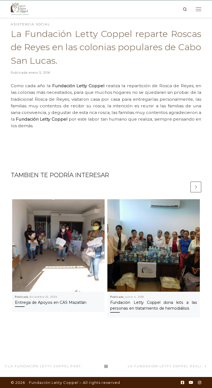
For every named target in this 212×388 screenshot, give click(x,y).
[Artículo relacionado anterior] (184, 187)
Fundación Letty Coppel (53, 382)
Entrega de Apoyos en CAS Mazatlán (50, 302)
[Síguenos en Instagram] (199, 383)
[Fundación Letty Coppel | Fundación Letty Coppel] (19, 8)
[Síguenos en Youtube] (191, 383)
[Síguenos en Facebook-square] (182, 383)
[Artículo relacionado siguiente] (195, 187)
